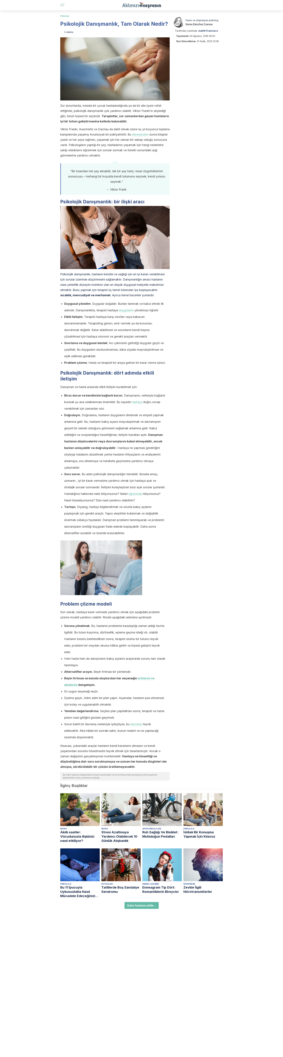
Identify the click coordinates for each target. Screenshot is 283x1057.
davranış (136, 724)
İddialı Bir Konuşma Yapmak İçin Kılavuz (199, 834)
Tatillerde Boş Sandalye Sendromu (120, 889)
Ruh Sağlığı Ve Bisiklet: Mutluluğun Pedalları (160, 834)
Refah (63, 828)
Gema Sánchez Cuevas (199, 24)
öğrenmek (135, 493)
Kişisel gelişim (150, 884)
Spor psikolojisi (151, 828)
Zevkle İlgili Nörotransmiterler (197, 889)
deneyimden (140, 134)
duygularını (126, 310)
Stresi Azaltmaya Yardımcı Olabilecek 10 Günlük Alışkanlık (119, 836)
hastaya (137, 402)
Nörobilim (189, 884)
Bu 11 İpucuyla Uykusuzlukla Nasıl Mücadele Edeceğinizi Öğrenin (77, 891)
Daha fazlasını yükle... (141, 905)
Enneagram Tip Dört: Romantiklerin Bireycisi (160, 889)
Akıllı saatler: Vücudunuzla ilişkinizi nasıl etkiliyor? (77, 836)
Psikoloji (64, 16)
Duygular (107, 884)
